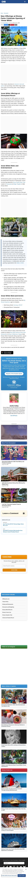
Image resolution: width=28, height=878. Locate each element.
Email (16, 24)
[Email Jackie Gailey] (14, 418)
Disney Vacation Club (7, 615)
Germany (16, 305)
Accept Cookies (21, 875)
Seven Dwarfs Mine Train (19, 182)
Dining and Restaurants (7, 604)
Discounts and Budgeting (8, 607)
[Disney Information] (4, 1)
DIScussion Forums (6, 860)
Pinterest (12, 24)
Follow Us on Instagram (8, 646)
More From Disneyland (8, 443)
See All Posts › (14, 415)
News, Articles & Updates (9, 686)
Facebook (6, 24)
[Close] (25, 869)
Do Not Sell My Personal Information (9, 875)
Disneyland (6, 13)
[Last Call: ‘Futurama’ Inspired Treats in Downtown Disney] (14, 495)
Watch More (22, 427)
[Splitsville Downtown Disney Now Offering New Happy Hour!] (14, 474)
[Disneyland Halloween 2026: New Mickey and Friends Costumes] (14, 453)
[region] (14, 872)
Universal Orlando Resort (8, 617)
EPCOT (20, 305)
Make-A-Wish (20, 263)
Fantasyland (9, 184)
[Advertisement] (14, 124)
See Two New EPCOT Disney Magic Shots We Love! (13, 524)
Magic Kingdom (17, 184)
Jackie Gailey (5, 22)
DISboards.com (5, 598)
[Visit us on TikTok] (3, 866)
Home (2, 13)
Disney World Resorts (7, 609)
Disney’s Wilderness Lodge (14, 334)
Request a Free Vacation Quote (14, 373)
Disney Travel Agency (14, 860)
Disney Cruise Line (6, 612)
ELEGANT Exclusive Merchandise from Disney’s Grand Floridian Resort (12, 530)
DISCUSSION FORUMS (8, 594)
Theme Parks (5, 601)
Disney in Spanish (22, 860)
